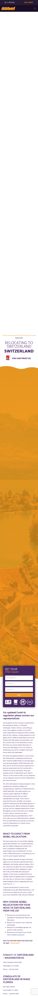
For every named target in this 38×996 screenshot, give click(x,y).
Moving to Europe (29, 335)
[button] (34, 8)
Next (19, 695)
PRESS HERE (15, 943)
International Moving (15, 335)
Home (4, 335)
